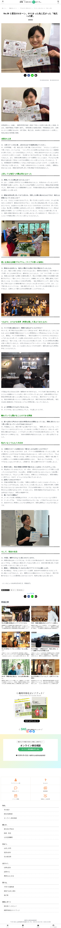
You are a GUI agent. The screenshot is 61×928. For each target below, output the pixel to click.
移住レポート (6, 590)
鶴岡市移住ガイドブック (12, 910)
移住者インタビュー (10, 906)
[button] (35, 75)
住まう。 (5, 844)
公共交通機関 (8, 837)
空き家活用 (7, 856)
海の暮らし (21, 590)
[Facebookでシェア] (28, 75)
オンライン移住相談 (10, 818)
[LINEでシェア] (32, 75)
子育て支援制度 (9, 887)
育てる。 (5, 882)
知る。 (4, 805)
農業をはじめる (9, 876)
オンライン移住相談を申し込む (30, 749)
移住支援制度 (8, 814)
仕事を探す (7, 867)
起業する (7, 872)
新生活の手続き (9, 829)
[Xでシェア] (25, 75)
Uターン (14, 590)
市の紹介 (7, 810)
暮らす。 (5, 825)
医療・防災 (7, 833)
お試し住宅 (7, 848)
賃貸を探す (7, 852)
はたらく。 (6, 863)
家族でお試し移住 (9, 891)
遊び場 (6, 895)
